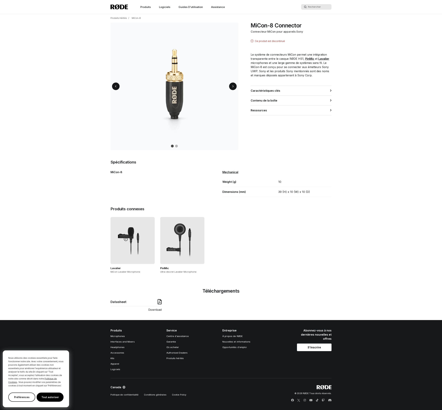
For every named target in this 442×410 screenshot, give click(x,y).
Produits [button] (145, 7)
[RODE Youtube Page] (311, 400)
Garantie (171, 341)
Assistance (218, 7)
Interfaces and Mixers (122, 341)
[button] (115, 86)
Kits (112, 358)
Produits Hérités (118, 18)
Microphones (117, 336)
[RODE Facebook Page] (292, 400)
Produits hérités (175, 358)
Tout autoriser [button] (50, 397)
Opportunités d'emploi (234, 347)
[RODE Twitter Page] (298, 400)
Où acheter (172, 347)
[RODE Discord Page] (330, 400)
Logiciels (164, 7)
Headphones (117, 347)
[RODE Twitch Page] (323, 400)
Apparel (114, 363)
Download (155, 309)
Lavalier (323, 58)
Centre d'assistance (177, 336)
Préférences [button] (22, 397)
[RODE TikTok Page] (317, 400)
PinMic (309, 58)
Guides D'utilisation (191, 7)
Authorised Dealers (177, 352)
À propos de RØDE (232, 336)
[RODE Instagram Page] (305, 400)
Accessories (117, 352)
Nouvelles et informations (236, 341)
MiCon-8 (136, 18)
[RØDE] (119, 6)
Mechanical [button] (230, 172)
